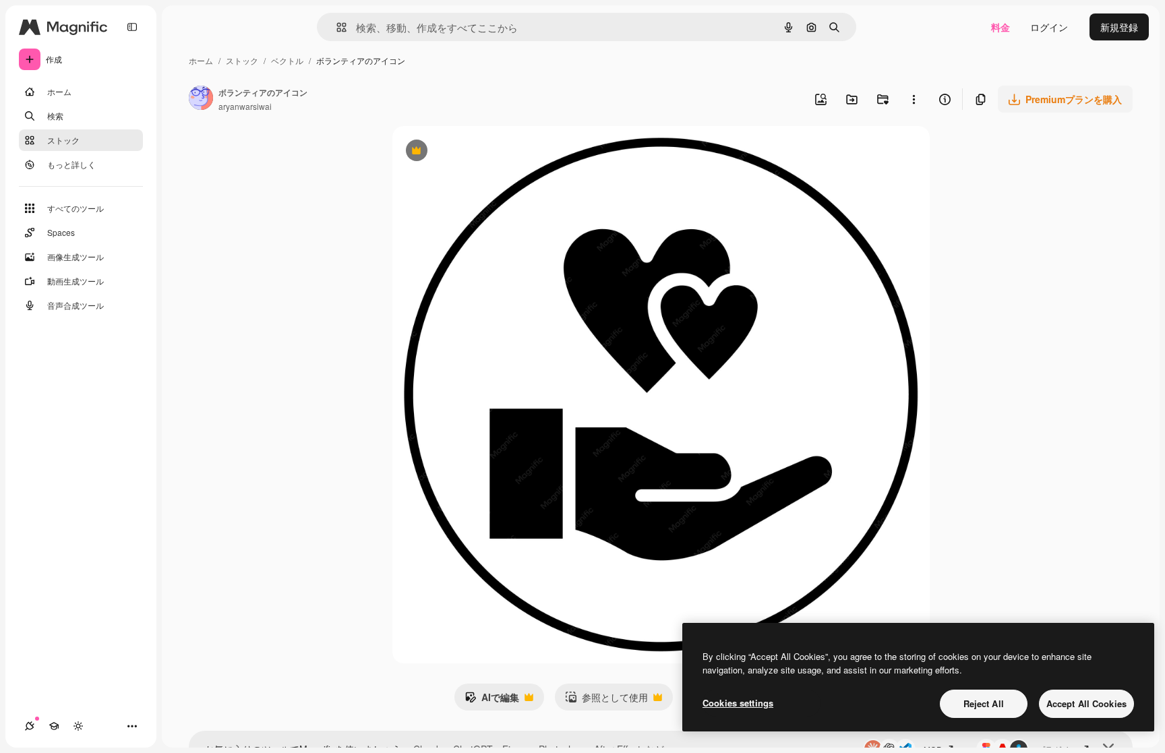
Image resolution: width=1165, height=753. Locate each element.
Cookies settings (738, 702)
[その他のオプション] (913, 99)
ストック (242, 60)
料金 (1000, 27)
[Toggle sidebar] (132, 27)
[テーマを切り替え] (78, 726)
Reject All (983, 703)
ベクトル (287, 60)
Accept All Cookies (1086, 703)
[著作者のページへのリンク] (201, 99)
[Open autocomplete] (336, 27)
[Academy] (54, 726)
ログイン (1049, 27)
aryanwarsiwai (245, 106)
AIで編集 (492, 700)
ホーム (201, 60)
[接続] (29, 726)
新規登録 (1119, 27)
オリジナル (485, 152)
